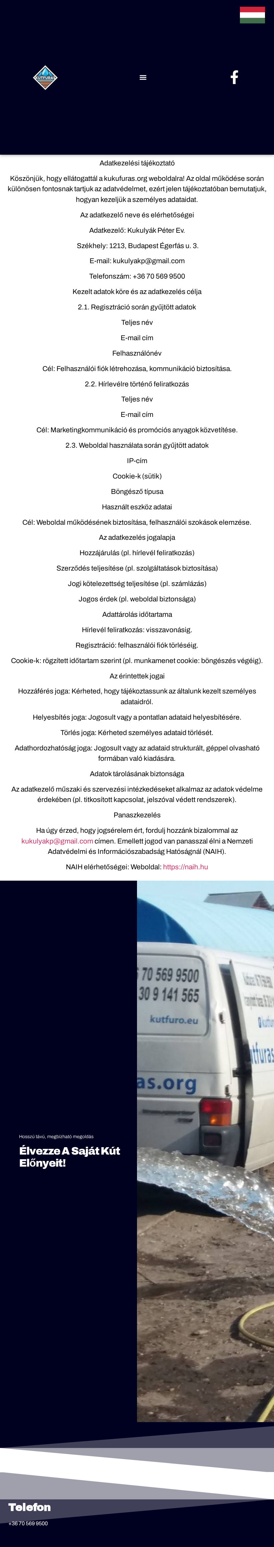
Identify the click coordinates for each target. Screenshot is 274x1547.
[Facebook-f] (234, 77)
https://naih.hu (185, 867)
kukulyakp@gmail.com (57, 841)
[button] (142, 77)
